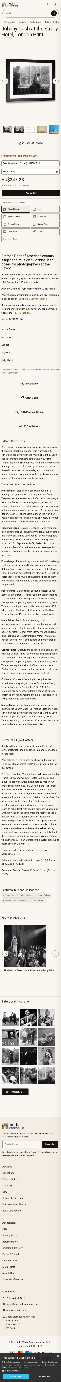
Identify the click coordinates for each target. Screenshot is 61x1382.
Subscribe (49, 1144)
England (30, 895)
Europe (7, 895)
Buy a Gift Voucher (12, 1210)
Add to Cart (31, 193)
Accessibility (9, 1222)
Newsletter (8, 1273)
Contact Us (8, 1291)
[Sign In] (55, 4)
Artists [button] (22, 22)
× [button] (58, 1356)
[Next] (55, 81)
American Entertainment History (34, 370)
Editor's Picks (52, 22)
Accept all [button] (16, 1376)
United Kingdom (19, 895)
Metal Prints (8, 1266)
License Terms (10, 1260)
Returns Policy (10, 1241)
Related (47, 895)
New (4, 1191)
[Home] (11, 4)
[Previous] (5, 81)
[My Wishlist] (41, 4)
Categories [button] (9, 22)
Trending (7, 1185)
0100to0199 (34, 901)
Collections (35, 22)
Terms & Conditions (13, 1254)
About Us (7, 1166)
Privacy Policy (9, 1235)
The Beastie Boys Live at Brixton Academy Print (29, 970)
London (39, 895)
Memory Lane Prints (13, 901)
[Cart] (48, 4)
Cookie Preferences (12, 1279)
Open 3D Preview (33, 142)
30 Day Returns (22, 312)
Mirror (24, 901)
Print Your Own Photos (14, 1204)
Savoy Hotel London (10, 370)
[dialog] (30, 1367)
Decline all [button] (44, 1376)
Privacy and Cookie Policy (18, 1367)
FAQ (4, 1229)
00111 (43, 901)
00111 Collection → (15, 1092)
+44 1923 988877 (15, 1297)
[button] (30, 1370)
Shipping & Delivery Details (33, 298)
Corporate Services (12, 1198)
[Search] (54, 13)
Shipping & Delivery (12, 1247)
